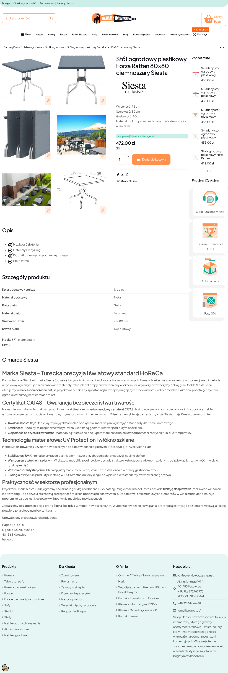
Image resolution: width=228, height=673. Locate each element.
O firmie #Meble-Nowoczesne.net (141, 575)
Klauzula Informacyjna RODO (137, 604)
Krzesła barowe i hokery (20, 587)
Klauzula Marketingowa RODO (138, 610)
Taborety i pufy (14, 581)
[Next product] (223, 47)
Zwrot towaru (47, 3)
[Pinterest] (127, 175)
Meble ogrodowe (16, 635)
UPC (5, 345)
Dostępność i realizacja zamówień (19, 3)
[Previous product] (221, 47)
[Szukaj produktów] (51, 18)
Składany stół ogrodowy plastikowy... (210, 71)
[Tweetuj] (122, 175)
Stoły (7, 617)
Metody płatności (66, 3)
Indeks (6, 339)
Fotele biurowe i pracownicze (24, 599)
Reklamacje (69, 581)
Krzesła (9, 575)
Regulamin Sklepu (73, 611)
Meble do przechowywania (22, 623)
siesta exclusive (127, 181)
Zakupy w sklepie (73, 587)
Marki (121, 581)
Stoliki (8, 611)
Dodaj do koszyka (154, 159)
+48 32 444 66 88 (189, 603)
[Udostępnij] (118, 175)
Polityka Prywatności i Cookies (138, 598)
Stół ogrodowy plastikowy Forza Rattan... (212, 154)
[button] (25, 34)
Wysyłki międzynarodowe (78, 605)
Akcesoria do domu (17, 629)
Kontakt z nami (128, 616)
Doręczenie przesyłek (75, 593)
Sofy (7, 605)
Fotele (8, 593)
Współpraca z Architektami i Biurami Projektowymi (142, 589)
